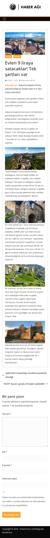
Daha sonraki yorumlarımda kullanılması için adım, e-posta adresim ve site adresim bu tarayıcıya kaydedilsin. (23, 501)
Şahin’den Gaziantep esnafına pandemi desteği (26, 375)
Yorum (6, 413)
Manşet (17, 56)
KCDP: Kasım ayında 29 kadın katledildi (24, 383)
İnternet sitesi (9, 478)
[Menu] (4, 19)
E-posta (7, 465)
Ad (4, 451)
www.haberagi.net (28, 80)
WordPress (7, 532)
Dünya (8, 56)
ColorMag (35, 529)
